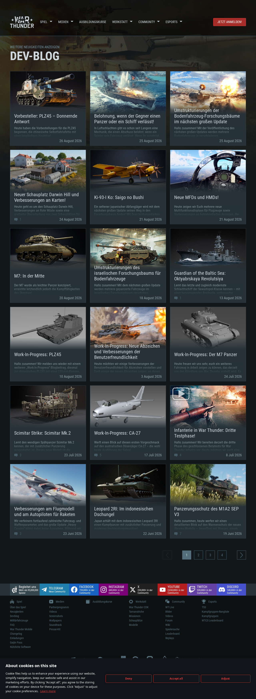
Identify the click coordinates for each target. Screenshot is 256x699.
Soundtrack (55, 624)
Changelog (16, 633)
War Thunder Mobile (21, 629)
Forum (169, 620)
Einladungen (17, 638)
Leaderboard (172, 633)
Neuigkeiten (16, 611)
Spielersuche (172, 629)
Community (146, 22)
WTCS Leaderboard (212, 620)
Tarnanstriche (136, 611)
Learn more (48, 691)
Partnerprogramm (59, 607)
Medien (63, 22)
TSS (204, 607)
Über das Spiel (18, 607)
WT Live (169, 607)
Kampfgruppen (210, 616)
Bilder (168, 611)
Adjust (225, 678)
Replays (169, 638)
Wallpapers (55, 620)
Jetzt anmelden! (229, 22)
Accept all (176, 678)
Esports (171, 22)
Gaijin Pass (16, 642)
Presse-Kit (54, 629)
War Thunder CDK (139, 607)
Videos (53, 611)
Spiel (43, 22)
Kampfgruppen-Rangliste (215, 611)
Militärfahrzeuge (19, 620)
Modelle (133, 624)
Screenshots (56, 616)
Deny (128, 678)
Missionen (134, 616)
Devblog (14, 616)
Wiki (167, 624)
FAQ (12, 624)
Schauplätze (136, 620)
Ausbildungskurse (92, 22)
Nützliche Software (20, 646)
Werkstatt (120, 22)
